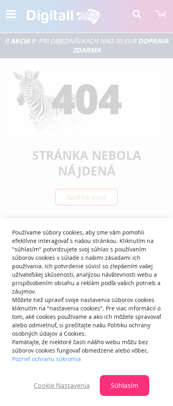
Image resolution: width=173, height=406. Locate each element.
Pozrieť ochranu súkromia (46, 359)
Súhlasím (124, 385)
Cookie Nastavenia (62, 385)
